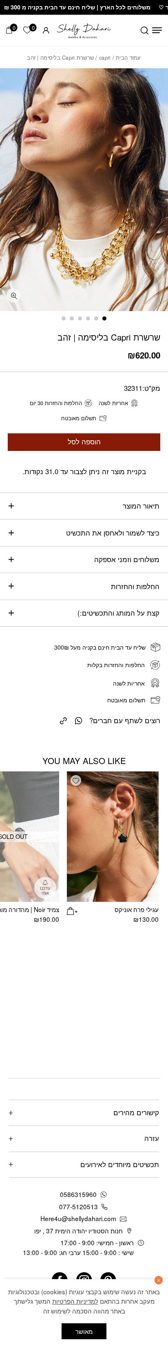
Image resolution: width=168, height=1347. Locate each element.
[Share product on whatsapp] (78, 719)
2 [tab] (96, 318)
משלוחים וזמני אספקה (126, 559)
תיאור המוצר (141, 506)
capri (105, 57)
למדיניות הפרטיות (75, 1300)
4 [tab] (80, 318)
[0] (9, 30)
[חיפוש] (144, 30)
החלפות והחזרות (135, 586)
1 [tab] (104, 318)
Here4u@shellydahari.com (78, 1218)
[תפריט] (157, 30)
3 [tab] (88, 318)
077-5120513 (78, 1206)
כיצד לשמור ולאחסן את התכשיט (112, 533)
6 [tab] (64, 318)
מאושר (84, 1331)
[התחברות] (46, 30)
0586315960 (78, 1194)
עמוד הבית (128, 57)
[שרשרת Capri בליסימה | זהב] (63, 719)
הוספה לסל (84, 441)
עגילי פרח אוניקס (137, 909)
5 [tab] (72, 318)
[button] (76, 780)
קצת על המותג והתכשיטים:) (118, 613)
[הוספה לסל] (72, 909)
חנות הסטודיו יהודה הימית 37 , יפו (78, 1230)
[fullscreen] (14, 296)
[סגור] (159, 1280)
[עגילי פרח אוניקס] (113, 836)
